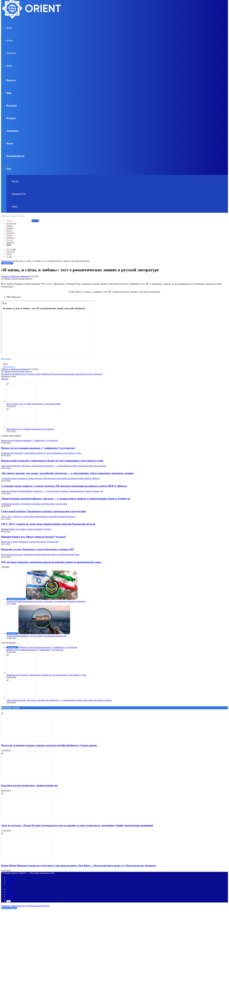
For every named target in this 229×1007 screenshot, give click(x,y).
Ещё (8, 168)
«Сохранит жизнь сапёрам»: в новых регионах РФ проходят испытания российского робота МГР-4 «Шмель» (64, 486)
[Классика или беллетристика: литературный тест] (27, 780)
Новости (11, 80)
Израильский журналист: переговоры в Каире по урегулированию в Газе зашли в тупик (52, 460)
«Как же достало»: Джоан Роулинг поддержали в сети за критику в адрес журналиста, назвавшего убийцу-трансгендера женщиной (77, 825)
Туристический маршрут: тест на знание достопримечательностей (36, 636)
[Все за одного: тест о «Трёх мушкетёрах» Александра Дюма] (21, 401)
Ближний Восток (15, 156)
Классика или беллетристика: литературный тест (29, 785)
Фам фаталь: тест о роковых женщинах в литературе (30, 429)
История (11, 118)
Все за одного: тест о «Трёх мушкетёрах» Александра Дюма (33, 404)
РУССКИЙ (11, 249)
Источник (6, 358)
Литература (9, 366)
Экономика (12, 130)
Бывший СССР (19, 194)
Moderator (24, 276)
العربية (9, 257)
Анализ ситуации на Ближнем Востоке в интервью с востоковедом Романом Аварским (45, 601)
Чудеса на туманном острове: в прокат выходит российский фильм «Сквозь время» (49, 745)
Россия (15, 181)
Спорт (15, 206)
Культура (11, 105)
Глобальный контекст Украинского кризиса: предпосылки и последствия (43, 511)
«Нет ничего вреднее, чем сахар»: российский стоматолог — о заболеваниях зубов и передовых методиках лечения (67, 473)
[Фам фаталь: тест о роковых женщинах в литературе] (21, 426)
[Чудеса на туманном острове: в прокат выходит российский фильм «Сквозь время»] (27, 740)
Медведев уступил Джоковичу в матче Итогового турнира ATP (37, 549)
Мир (8, 92)
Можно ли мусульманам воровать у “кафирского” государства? (38, 448)
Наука (9, 143)
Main (3, 261)
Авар (9, 254)
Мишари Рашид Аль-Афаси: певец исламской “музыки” (33, 536)
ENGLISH (10, 252)
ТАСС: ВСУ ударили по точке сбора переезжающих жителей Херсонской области (48, 524)
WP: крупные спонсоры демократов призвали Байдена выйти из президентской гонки (51, 562)
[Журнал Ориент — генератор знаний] (32, 21)
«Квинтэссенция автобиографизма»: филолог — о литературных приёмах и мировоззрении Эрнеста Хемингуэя (65, 498)
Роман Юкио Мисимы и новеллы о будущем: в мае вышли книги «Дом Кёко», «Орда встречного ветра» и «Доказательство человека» (78, 865)
